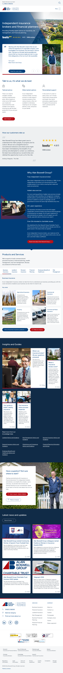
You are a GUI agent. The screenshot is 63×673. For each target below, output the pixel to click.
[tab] (6, 271)
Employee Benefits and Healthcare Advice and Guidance (8, 452)
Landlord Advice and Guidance (10, 437)
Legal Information (15, 661)
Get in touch (7, 119)
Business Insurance (37, 607)
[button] (33, 71)
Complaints (47, 660)
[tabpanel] (31, 304)
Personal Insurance (37, 610)
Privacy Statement (31, 661)
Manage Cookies (55, 661)
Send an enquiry (10, 613)
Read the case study (16, 71)
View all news (8, 520)
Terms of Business (23, 661)
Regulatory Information (5, 661)
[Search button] (59, 3)
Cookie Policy (39, 661)
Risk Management (37, 615)
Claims (49, 620)
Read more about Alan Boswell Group (39, 241)
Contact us (50, 610)
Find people (50, 615)
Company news (51, 618)
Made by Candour (6, 668)
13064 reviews (31, 37)
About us (49, 607)
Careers (49, 612)
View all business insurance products (14, 329)
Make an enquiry (38, 329)
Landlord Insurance (37, 612)
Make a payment (51, 623)
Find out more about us (13, 616)
